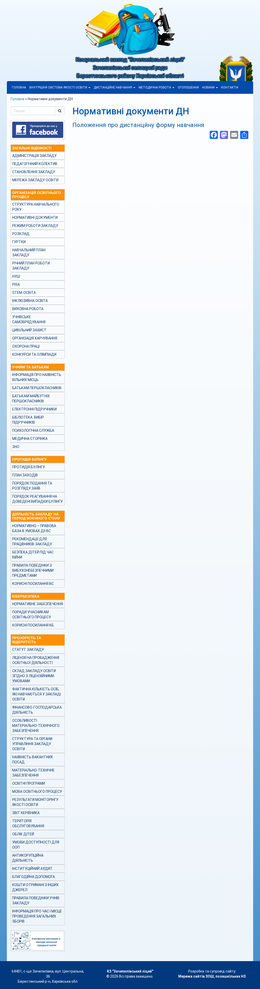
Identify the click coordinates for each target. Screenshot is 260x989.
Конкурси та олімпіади (34, 354)
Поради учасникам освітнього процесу (31, 614)
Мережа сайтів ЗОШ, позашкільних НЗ (212, 976)
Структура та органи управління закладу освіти (32, 744)
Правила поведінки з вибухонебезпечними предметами (33, 570)
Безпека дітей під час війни (33, 554)
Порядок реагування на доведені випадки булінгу (37, 499)
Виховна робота (27, 309)
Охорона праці (26, 346)
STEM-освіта (24, 293)
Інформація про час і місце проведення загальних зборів (37, 916)
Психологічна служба (33, 430)
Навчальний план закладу (28, 252)
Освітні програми (28, 783)
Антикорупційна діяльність (27, 857)
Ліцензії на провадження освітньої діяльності (35, 660)
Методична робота (155, 87)
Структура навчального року (35, 206)
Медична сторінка (29, 439)
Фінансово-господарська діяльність (37, 709)
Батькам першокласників (36, 388)
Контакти (229, 87)
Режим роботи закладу (35, 226)
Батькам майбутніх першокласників (31, 398)
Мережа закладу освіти (35, 180)
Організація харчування (34, 338)
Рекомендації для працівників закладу (32, 541)
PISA (16, 284)
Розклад (20, 234)
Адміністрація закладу (34, 156)
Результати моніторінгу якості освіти (35, 802)
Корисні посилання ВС (33, 584)
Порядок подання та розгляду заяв (32, 485)
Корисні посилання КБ (33, 625)
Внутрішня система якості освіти (58, 87)
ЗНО (15, 447)
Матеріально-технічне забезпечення (33, 772)
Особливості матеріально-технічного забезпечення (35, 725)
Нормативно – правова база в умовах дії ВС (34, 528)
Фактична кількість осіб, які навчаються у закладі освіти (36, 694)
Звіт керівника (26, 813)
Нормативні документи (35, 217)
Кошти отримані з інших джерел (35, 887)
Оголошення (188, 87)
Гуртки (19, 242)
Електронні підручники (34, 409)
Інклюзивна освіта (30, 301)
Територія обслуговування (28, 823)
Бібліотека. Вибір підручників (28, 419)
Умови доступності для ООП (35, 844)
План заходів (25, 475)
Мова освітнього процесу (37, 791)
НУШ (16, 276)
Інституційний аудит (32, 869)
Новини (208, 87)
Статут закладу (28, 650)
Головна (19, 87)
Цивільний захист (29, 330)
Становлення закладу (33, 172)
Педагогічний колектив (34, 164)
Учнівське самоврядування (28, 319)
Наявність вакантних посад (32, 759)
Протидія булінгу (28, 467)
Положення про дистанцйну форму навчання (138, 125)
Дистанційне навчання (113, 87)
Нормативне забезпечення (37, 604)
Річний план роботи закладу (31, 265)
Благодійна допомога (33, 877)
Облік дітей (23, 834)
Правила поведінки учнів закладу (35, 900)
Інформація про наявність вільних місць (36, 377)
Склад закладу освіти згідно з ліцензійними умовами (34, 676)
